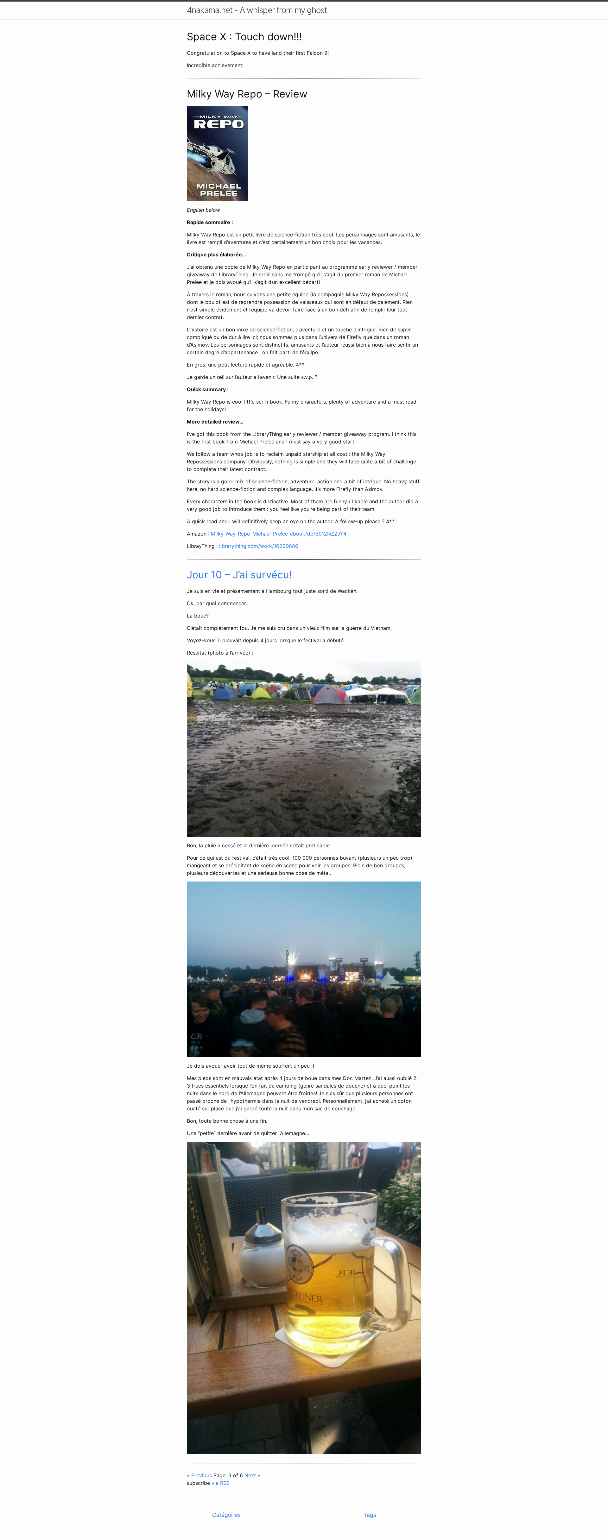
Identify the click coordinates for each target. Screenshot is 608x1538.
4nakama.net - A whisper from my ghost (257, 10)
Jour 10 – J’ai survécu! (239, 574)
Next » (252, 1475)
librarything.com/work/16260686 (258, 546)
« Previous (199, 1475)
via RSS (221, 1483)
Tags (370, 1514)
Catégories (226, 1514)
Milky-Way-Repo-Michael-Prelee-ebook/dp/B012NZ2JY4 (278, 533)
